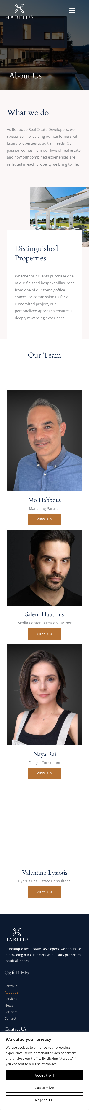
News (9, 1005)
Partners (11, 1012)
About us (11, 992)
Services (11, 999)
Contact (10, 1018)
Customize (44, 1088)
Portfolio (11, 986)
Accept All (44, 1075)
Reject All (44, 1100)
